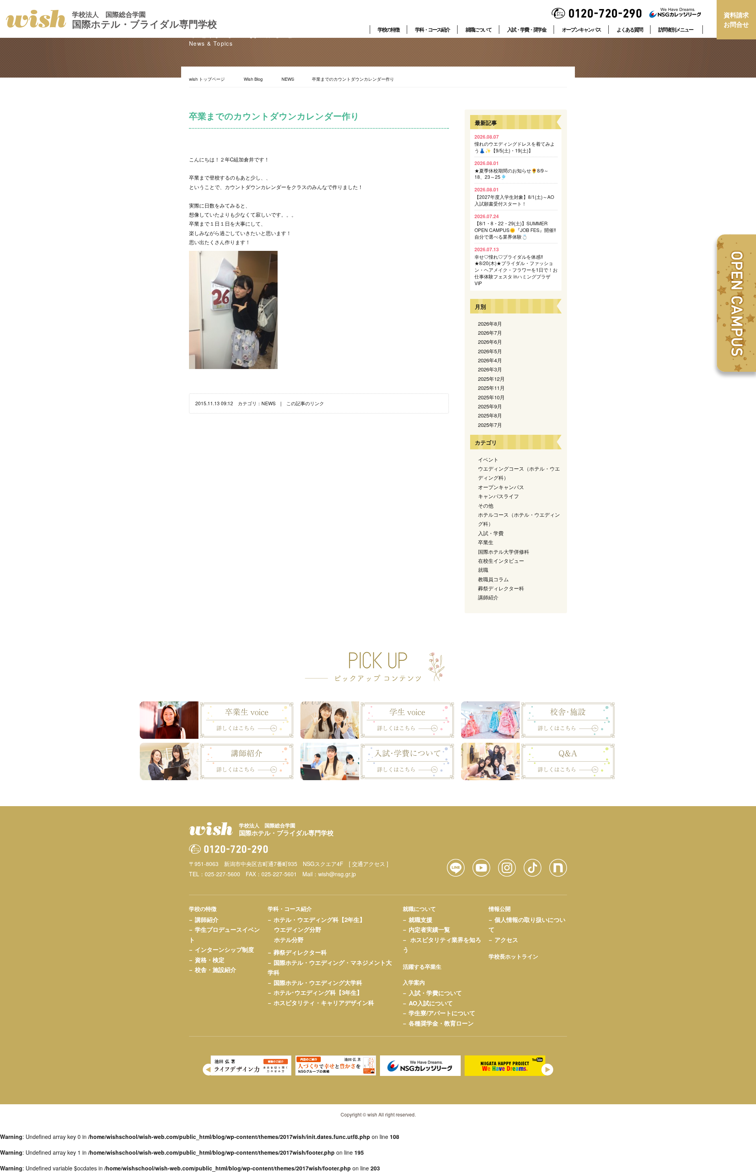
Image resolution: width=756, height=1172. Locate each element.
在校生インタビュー (501, 560)
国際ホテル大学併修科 (503, 551)
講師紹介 (488, 597)
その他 (485, 505)
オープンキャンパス (501, 487)
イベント (488, 459)
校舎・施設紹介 (215, 969)
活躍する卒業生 (422, 966)
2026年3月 (490, 369)
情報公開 (500, 908)
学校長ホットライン (513, 956)
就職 (483, 569)
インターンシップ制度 (224, 949)
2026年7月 (490, 332)
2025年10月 (491, 397)
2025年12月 (491, 378)
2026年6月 (490, 341)
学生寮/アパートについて (442, 1013)
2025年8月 (490, 415)
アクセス (506, 939)
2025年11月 (491, 387)
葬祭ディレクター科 (501, 588)
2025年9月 (490, 406)
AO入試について (431, 1003)
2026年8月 (490, 323)
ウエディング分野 (297, 929)
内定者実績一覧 (429, 929)
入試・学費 (491, 533)
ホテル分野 (289, 939)
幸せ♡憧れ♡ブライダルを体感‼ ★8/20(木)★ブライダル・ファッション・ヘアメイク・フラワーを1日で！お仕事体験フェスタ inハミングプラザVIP (516, 266)
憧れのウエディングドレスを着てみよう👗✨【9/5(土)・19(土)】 (514, 143)
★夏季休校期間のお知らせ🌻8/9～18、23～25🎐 (511, 169)
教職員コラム (493, 579)
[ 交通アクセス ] (368, 864)
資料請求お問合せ (736, 19)
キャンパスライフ (498, 496)
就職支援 (420, 919)
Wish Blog (253, 79)
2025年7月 (490, 424)
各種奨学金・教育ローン (441, 1023)
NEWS (288, 79)
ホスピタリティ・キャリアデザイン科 (324, 1002)
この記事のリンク (305, 403)
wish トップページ (207, 79)
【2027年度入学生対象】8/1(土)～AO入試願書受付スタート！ (514, 196)
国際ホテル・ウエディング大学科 (318, 982)
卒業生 (485, 542)
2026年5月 (490, 351)
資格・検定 (209, 959)
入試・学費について (435, 992)
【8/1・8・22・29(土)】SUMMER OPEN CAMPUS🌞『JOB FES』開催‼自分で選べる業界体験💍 (515, 226)
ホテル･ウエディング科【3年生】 (318, 992)
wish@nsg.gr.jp (337, 874)
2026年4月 (490, 360)
